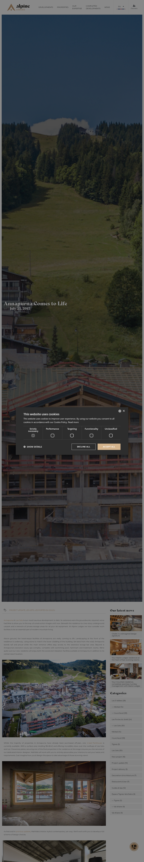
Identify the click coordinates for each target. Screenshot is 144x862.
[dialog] (72, 431)
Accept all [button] (109, 446)
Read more (73, 422)
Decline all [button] (83, 446)
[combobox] (119, 411)
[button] (32, 446)
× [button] (124, 411)
